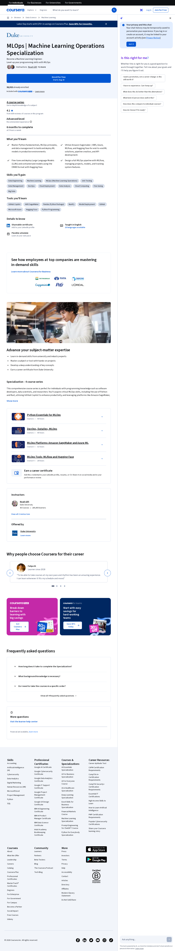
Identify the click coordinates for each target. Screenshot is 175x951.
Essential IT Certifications (94, 795)
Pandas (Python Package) (53, 204)
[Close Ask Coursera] (141, 10)
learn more (33, 731)
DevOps (31, 186)
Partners (37, 855)
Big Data (11, 191)
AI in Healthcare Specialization (68, 789)
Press (64, 851)
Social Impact (12, 911)
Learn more (40, 91)
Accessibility (67, 872)
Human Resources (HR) (16, 787)
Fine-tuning (98, 186)
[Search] (114, 10)
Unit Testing (87, 180)
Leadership (11, 859)
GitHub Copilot (14, 204)
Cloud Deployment (47, 186)
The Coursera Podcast (43, 868)
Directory (65, 884)
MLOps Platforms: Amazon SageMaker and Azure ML (58, 443)
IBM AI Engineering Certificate (41, 810)
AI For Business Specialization (68, 775)
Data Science (31, 17)
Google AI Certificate (43, 767)
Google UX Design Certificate (41, 803)
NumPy (71, 204)
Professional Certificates (12, 878)
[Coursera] (15, 10)
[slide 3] (60, 586)
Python (10, 799)
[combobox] (78, 10)
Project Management (15, 795)
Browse (17, 17)
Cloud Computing (82, 186)
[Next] (107, 573)
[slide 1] (53, 586)
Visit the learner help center (24, 721)
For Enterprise (13, 894)
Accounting (11, 763)
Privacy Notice (153, 37)
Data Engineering (15, 180)
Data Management (15, 186)
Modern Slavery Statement (68, 894)
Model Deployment (87, 204)
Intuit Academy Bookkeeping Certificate (40, 832)
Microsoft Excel (13, 791)
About (9, 851)
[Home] (8, 17)
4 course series (15, 102)
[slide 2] (56, 586)
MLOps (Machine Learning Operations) (61, 180)
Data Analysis (64, 186)
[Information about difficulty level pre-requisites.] (30, 121)
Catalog (10, 868)
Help (63, 868)
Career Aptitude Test (97, 763)
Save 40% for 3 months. (80, 23)
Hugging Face (31, 209)
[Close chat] (170, 18)
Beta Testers (39, 859)
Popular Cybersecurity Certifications (98, 823)
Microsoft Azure (14, 209)
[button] (43, 10)
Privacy (65, 864)
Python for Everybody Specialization (71, 834)
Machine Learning (49, 17)
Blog (36, 864)
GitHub (102, 204)
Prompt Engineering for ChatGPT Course (70, 827)
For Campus (12, 902)
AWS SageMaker (32, 204)
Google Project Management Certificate (40, 795)
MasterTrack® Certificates (13, 884)
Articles (65, 880)
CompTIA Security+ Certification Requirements (96, 787)
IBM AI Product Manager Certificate (42, 817)
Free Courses (12, 915)
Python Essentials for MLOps (44, 415)
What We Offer (13, 855)
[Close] (106, 23)
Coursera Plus (13, 872)
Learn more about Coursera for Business (30, 271)
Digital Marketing (14, 782)
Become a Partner (14, 906)
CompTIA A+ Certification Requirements (94, 777)
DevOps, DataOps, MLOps (42, 429)
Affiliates (65, 888)
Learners (38, 851)
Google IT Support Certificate (42, 786)
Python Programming (50, 209)
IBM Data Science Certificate (41, 824)
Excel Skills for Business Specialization (67, 805)
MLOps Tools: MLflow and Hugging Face (50, 457)
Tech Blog (38, 872)
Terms (64, 859)
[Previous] (10, 573)
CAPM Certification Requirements (96, 769)
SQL (9, 803)
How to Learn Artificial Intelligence (98, 809)
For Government (14, 898)
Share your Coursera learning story (97, 830)
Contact (65, 876)
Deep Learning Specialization (67, 796)
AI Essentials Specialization (67, 768)
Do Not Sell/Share (69, 900)
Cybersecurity (13, 774)
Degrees (10, 890)
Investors (65, 855)
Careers (10, 864)
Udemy (10, 919)
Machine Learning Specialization (69, 820)
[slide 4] (64, 586)
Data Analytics (13, 778)
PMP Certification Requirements (96, 816)
